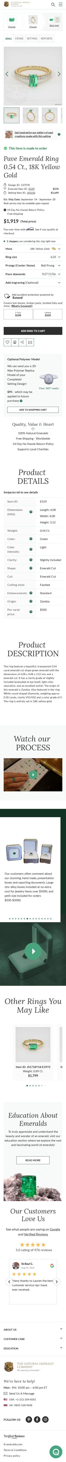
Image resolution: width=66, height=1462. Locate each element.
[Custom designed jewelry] (54, 20)
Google (55, 1229)
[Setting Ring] (33, 19)
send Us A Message (21, 1393)
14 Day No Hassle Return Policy (25, 209)
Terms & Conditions (15, 1449)
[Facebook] (37, 1419)
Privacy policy (12, 1455)
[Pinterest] (28, 1419)
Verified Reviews (36, 1234)
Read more (37, 1161)
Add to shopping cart (33, 409)
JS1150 (31, 192)
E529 (31, 188)
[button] (59, 74)
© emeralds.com (13, 1444)
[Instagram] (45, 1419)
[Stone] (11, 19)
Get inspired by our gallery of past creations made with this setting (34, 134)
